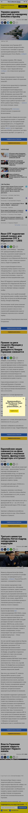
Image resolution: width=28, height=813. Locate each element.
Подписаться (14, 411)
